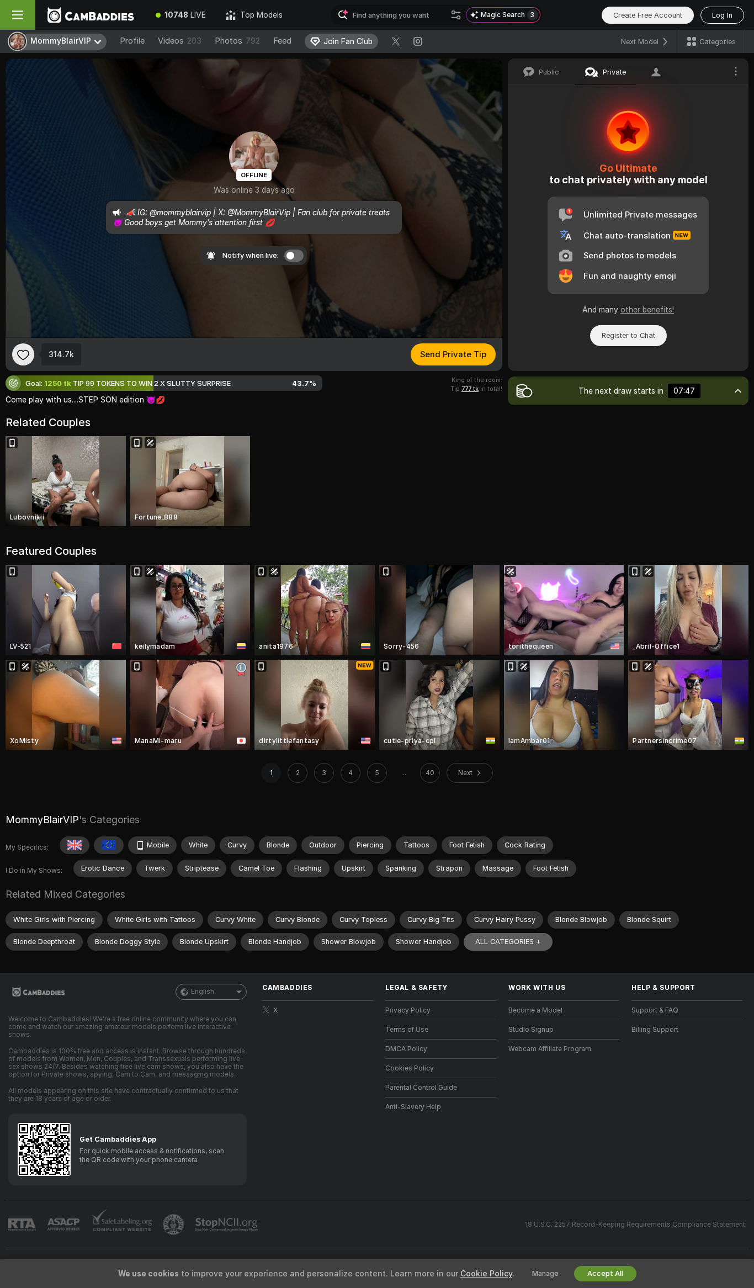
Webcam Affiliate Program (549, 1049)
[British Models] (74, 845)
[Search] (456, 15)
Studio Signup (531, 1029)
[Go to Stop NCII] (227, 1224)
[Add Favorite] (23, 354)
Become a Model (535, 1010)
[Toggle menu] (17, 15)
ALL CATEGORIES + (508, 941)
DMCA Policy (406, 1049)
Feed (282, 41)
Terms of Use (406, 1029)
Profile (132, 41)
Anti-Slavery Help (413, 1107)
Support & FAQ (654, 1010)
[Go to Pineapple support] (174, 1224)
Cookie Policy (486, 1273)
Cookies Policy (409, 1068)
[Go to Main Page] (90, 15)
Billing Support (654, 1029)
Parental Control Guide (421, 1087)
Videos (179, 41)
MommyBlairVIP (42, 819)
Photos (237, 41)
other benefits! (647, 309)
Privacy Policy (408, 1010)
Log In (722, 15)
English (202, 991)
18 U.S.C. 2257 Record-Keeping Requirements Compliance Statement (635, 1224)
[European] (109, 845)
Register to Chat (628, 335)
